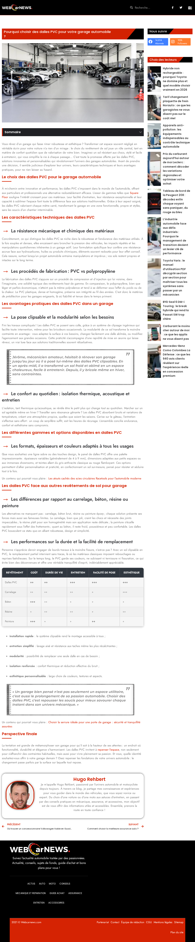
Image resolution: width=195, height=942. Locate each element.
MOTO (52, 883)
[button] (190, 8)
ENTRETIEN (39, 902)
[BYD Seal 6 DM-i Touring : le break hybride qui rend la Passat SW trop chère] (154, 310)
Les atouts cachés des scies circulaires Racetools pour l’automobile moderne (94, 478)
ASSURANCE (75, 893)
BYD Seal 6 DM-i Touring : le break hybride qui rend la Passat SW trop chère (176, 310)
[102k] (173, 42)
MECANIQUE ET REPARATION (31, 893)
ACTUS (31, 883)
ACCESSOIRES (56, 902)
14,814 (158, 40)
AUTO (42, 883)
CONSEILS (64, 883)
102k (180, 40)
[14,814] (150, 42)
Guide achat (57, 893)
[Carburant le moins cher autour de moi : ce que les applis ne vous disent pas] (154, 332)
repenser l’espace (108, 750)
